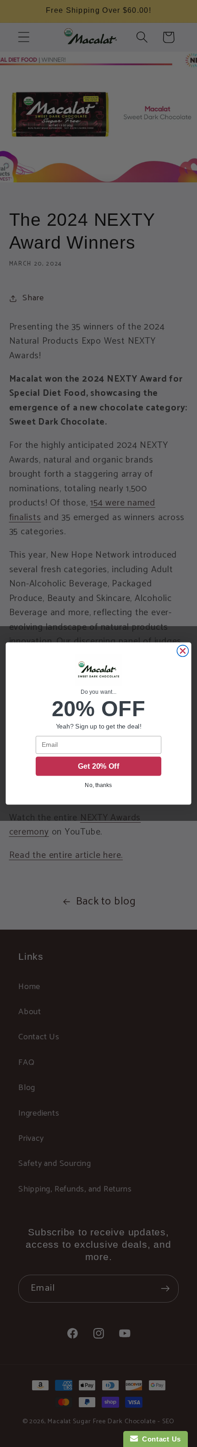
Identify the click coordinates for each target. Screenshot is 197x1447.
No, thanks (98, 785)
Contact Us (159, 1439)
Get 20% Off (98, 766)
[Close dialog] (182, 651)
